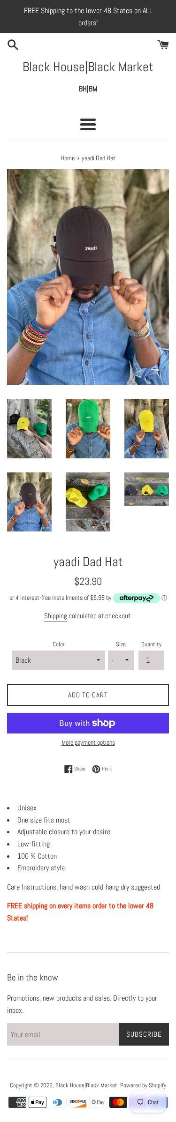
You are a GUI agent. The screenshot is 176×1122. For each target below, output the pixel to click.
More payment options (88, 742)
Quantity (151, 644)
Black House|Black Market (88, 67)
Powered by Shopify (143, 1085)
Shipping (55, 615)
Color (59, 644)
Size (121, 644)
